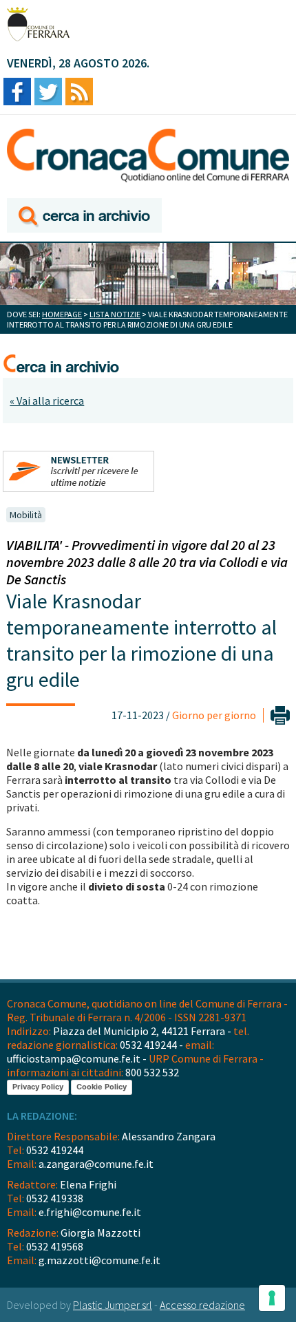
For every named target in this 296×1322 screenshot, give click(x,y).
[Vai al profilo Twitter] (48, 92)
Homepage (62, 314)
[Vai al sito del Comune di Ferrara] (38, 24)
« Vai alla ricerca (47, 400)
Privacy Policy (37, 1086)
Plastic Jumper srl (112, 1305)
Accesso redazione (202, 1305)
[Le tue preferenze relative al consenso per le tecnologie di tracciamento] (272, 1298)
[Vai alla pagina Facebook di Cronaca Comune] (17, 92)
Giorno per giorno (214, 715)
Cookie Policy (101, 1086)
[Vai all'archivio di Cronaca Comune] (84, 216)
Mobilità (26, 515)
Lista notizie (114, 314)
